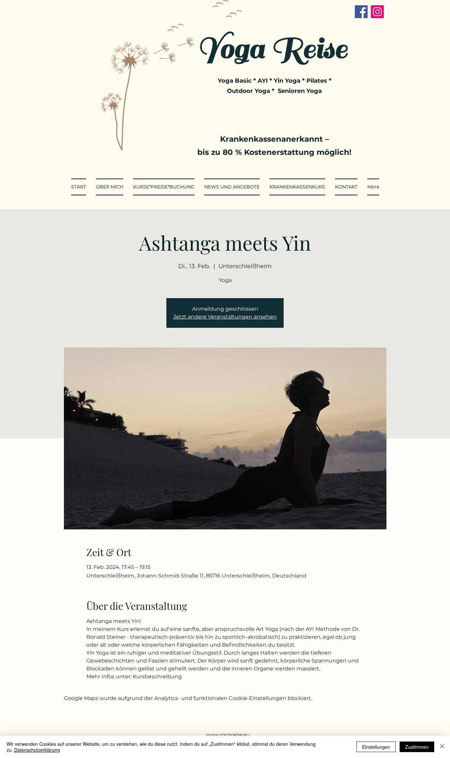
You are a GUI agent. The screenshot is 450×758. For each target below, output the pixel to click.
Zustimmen (417, 747)
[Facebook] (361, 11)
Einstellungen (376, 747)
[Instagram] (377, 11)
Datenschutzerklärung (37, 749)
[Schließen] (442, 747)
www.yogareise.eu (228, 735)
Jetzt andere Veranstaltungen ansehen (225, 317)
